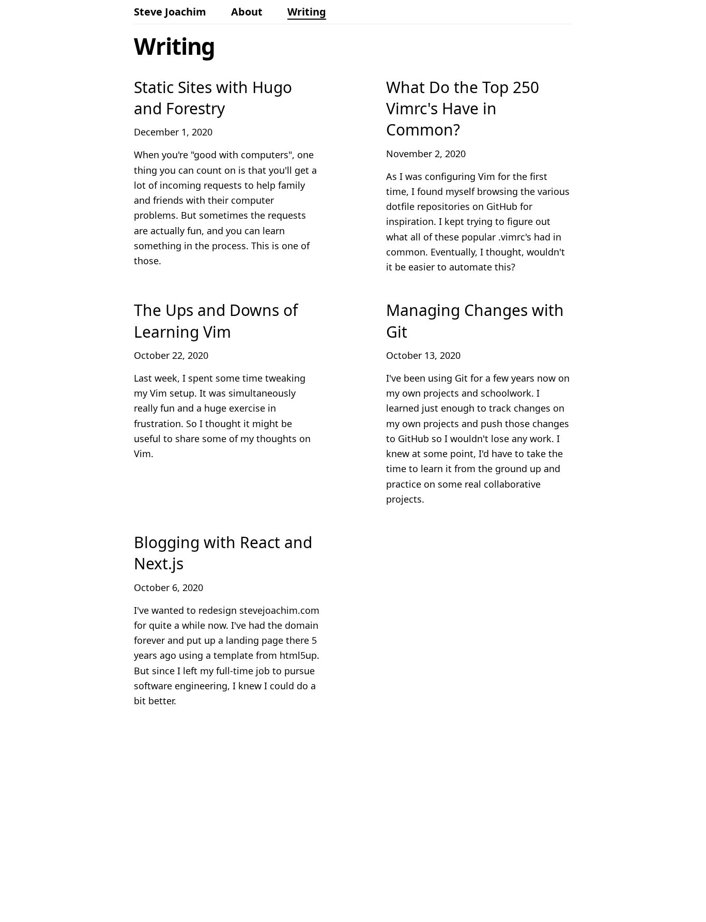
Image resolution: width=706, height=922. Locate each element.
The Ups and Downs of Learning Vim (216, 320)
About (247, 12)
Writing (306, 12)
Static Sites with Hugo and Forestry (213, 98)
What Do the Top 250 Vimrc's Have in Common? (462, 109)
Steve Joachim (170, 12)
